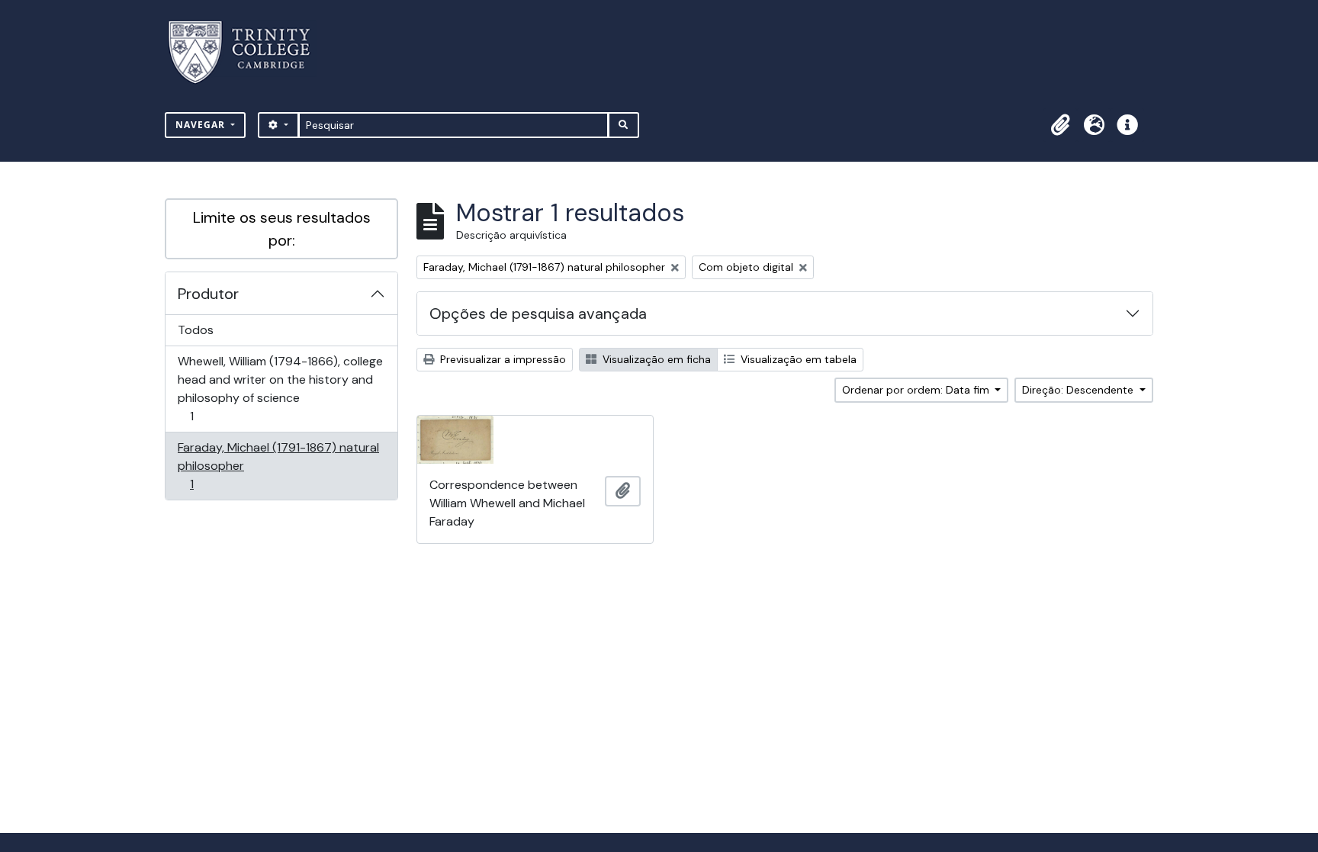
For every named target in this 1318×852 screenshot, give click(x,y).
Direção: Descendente (1079, 390)
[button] (1060, 125)
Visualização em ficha (655, 359)
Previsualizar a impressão (501, 359)
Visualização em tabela (797, 359)
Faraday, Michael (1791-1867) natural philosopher (278, 465)
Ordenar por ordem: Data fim (917, 390)
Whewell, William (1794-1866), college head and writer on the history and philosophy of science (280, 388)
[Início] (248, 52)
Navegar (201, 124)
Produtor (208, 294)
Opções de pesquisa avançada (538, 313)
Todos (196, 330)
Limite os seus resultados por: (282, 228)
